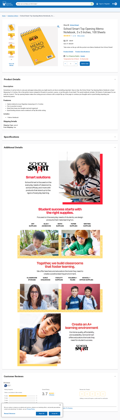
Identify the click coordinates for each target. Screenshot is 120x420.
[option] (11, 28)
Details (83, 56)
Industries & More (13, 16)
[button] (103, 4)
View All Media (11, 64)
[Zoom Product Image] (58, 26)
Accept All (54, 413)
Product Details (68, 51)
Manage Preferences (9, 413)
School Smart (74, 25)
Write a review (81, 35)
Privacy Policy (31, 409)
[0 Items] (113, 4)
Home (4, 16)
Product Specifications (82, 51)
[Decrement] (65, 63)
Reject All (41, 413)
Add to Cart (84, 63)
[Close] (60, 405)
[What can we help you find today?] (91, 3)
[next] (11, 60)
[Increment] (76, 63)
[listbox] (11, 41)
